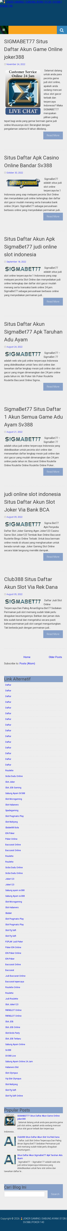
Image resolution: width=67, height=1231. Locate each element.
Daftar (8, 685)
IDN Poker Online (13, 953)
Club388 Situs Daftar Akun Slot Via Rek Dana (31, 583)
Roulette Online (12, 987)
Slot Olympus (11, 1073)
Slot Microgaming (13, 799)
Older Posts (55, 657)
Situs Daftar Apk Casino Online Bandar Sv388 (31, 161)
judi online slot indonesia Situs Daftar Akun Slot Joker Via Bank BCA (32, 502)
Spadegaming (11, 810)
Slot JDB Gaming (13, 787)
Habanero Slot (12, 1067)
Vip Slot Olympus (13, 1078)
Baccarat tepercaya (14, 981)
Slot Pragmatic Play (14, 816)
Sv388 (8, 1050)
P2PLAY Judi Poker (14, 941)
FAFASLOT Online (13, 1010)
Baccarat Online (13, 844)
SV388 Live (10, 1056)
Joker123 (9, 879)
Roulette (9, 770)
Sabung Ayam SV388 (15, 793)
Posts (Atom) (27, 663)
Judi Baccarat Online (15, 976)
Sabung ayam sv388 (15, 890)
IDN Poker (9, 833)
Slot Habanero (12, 805)
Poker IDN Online (13, 947)
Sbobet (8, 913)
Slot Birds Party (12, 1033)
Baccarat (9, 970)
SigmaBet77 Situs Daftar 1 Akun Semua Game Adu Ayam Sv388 (33, 417)
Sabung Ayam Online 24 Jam (19, 1061)
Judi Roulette (11, 999)
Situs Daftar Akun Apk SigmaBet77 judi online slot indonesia (30, 246)
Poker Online (11, 839)
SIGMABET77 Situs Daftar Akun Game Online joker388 (33, 49)
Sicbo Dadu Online (14, 776)
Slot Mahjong (11, 822)
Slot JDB (9, 1021)
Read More (53, 135)
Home (27, 657)
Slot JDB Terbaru (13, 1039)
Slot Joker (10, 782)
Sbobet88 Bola (12, 827)
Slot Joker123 (11, 1004)
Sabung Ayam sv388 (15, 896)
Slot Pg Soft (10, 930)
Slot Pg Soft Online (14, 1096)
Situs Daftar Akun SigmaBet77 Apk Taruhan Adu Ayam (33, 332)
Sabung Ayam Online (15, 1044)
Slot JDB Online (12, 1027)
